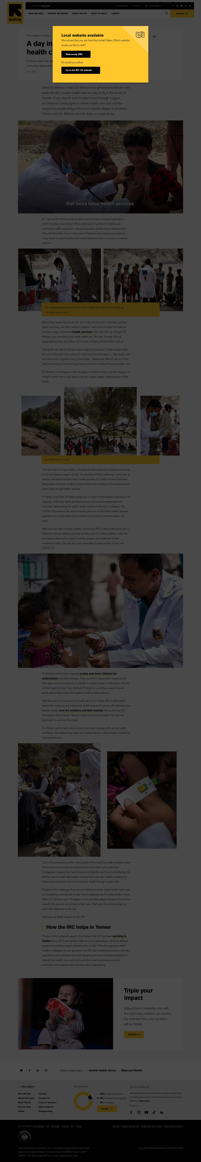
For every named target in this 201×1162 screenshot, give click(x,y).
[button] (76, 54)
